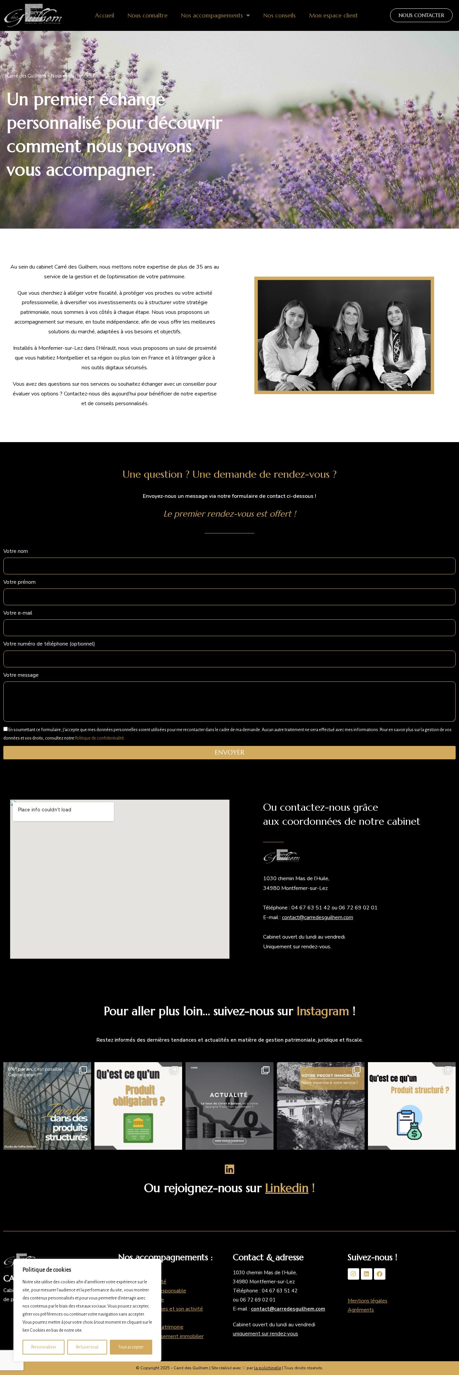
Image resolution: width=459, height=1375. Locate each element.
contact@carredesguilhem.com (317, 917)
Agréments (361, 1310)
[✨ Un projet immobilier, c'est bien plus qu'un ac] (321, 1106)
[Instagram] (353, 1274)
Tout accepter (130, 1347)
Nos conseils (279, 15)
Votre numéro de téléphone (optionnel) (49, 644)
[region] (87, 1310)
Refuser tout (87, 1347)
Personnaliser (43, 1347)
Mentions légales (367, 1300)
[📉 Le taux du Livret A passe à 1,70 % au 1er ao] (47, 1106)
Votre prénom (19, 582)
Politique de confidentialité (99, 738)
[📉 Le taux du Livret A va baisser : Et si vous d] (229, 1106)
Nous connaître (148, 15)
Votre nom (15, 551)
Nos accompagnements (212, 15)
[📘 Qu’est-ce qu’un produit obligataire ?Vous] (138, 1106)
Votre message (21, 675)
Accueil (104, 15)
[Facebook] (379, 1274)
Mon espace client (333, 15)
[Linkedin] (366, 1274)
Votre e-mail (17, 613)
